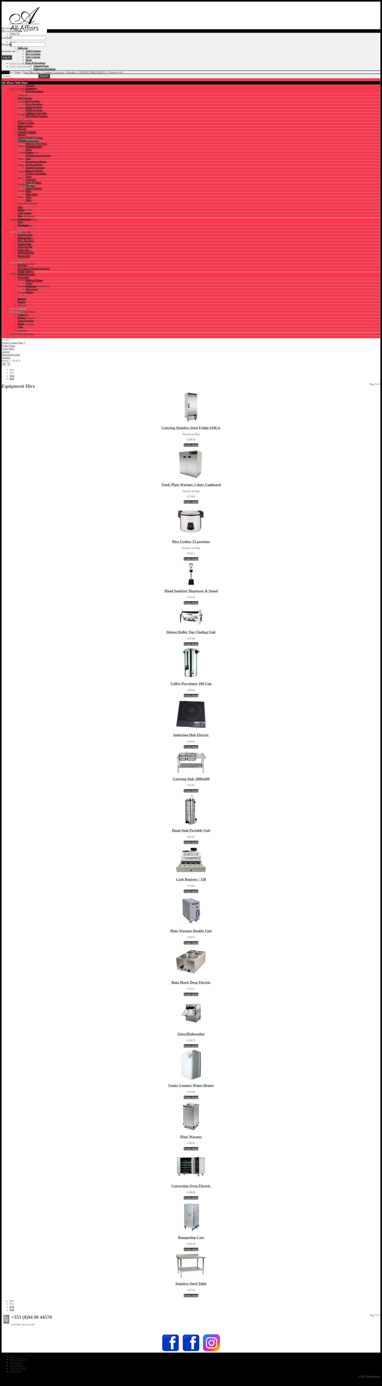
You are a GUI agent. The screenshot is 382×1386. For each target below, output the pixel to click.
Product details (191, 445)
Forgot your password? (21, 63)
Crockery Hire (24, 244)
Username (6, 38)
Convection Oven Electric (191, 1186)
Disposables (23, 292)
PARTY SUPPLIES (19, 273)
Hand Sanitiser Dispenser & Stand (191, 591)
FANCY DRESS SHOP (21, 89)
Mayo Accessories (26, 216)
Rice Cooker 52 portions (191, 541)
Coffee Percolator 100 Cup (191, 684)
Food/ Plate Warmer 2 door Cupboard (191, 485)
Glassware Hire (25, 251)
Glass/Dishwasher (191, 1034)
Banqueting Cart (191, 1237)
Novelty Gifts (24, 190)
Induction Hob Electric (191, 735)
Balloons (22, 305)
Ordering (6, 357)
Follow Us (15, 33)
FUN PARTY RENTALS (22, 334)
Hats (20, 177)
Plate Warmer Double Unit (191, 931)
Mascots (22, 139)
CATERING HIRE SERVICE (92, 72)
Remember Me (9, 51)
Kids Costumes (25, 107)
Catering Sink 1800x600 (191, 779)
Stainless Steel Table (191, 1284)
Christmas (22, 101)
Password (6, 44)
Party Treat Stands (26, 311)
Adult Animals (24, 171)
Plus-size (22, 127)
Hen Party (22, 330)
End (12, 378)
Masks (21, 165)
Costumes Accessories (53, 72)
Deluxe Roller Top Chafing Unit (191, 632)
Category (6, 351)
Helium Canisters (26, 324)
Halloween (23, 95)
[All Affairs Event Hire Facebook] (170, 1351)
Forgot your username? (20, 66)
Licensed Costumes (27, 133)
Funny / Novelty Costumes (30, 146)
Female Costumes (26, 114)
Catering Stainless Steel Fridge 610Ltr (191, 428)
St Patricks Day (25, 209)
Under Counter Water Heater (191, 1085)
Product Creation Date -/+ (14, 342)
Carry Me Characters (27, 203)
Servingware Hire (26, 263)
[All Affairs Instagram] (211, 1351)
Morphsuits (23, 184)
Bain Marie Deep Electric (191, 982)
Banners (21, 298)
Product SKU (8, 348)
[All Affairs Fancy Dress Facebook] (191, 1351)
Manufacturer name (11, 354)
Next (12, 375)
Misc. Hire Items (26, 238)
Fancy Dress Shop (31, 72)
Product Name (8, 345)
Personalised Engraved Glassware (34, 286)
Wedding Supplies (26, 318)
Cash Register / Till (191, 879)
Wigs (20, 158)
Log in (16, 28)
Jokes (20, 197)
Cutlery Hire (23, 257)
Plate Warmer (191, 1137)
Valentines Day (25, 279)
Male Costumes (25, 120)
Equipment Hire (25, 225)
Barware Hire (24, 270)
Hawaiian (70, 72)
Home (17, 72)
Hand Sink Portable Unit (191, 830)
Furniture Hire (24, 232)
